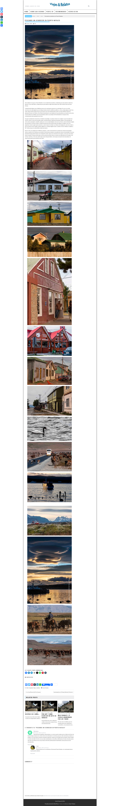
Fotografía (31, 687)
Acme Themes (72, 803)
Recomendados (61, 11)
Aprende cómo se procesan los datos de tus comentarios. (56, 795)
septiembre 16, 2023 (30, 712)
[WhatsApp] (1, 22)
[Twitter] (1, 11)
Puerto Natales (45, 687)
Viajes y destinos (36, 687)
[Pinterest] (1, 14)
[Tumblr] (1, 17)
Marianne (36, 731)
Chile (27, 687)
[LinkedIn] (1, 19)
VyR (35, 23)
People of (50, 11)
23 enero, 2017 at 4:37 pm (43, 747)
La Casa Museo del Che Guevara (34, 692)
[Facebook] (1, 8)
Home (26, 11)
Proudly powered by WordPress (52, 803)
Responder (30, 744)
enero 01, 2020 (45, 712)
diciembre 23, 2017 (62, 713)
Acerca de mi (73, 11)
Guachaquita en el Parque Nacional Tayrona (63, 692)
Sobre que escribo (37, 11)
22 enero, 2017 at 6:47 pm (40, 732)
